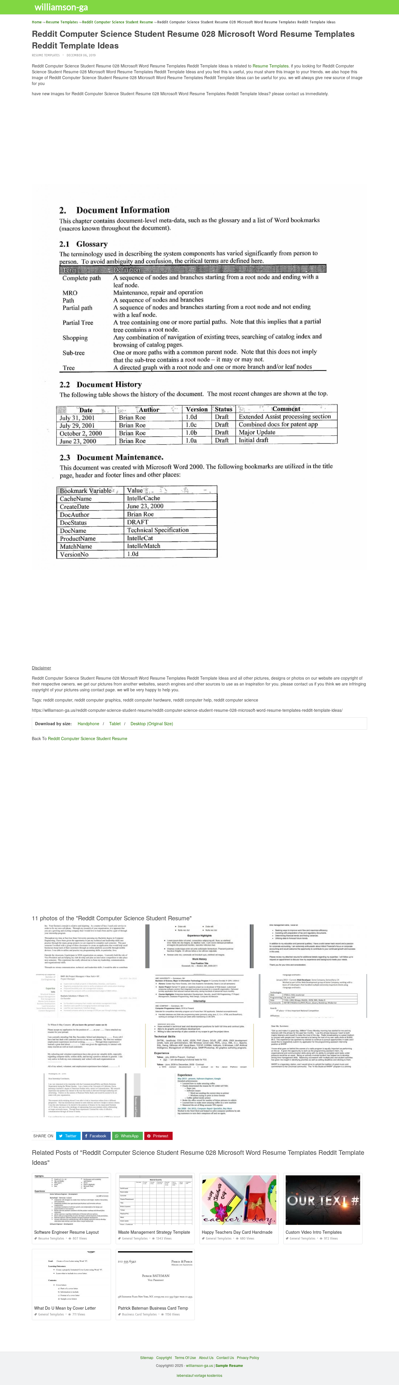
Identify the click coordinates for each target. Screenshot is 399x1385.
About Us (206, 1357)
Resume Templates (46, 55)
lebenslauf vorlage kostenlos (199, 1375)
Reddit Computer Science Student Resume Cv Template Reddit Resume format (209, 962)
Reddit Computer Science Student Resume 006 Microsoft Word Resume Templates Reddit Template (226, 1062)
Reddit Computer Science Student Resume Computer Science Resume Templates (212, 1012)
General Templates (135, 1238)
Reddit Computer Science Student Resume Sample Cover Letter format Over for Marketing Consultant (113, 962)
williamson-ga (61, 6)
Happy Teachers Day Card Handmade (237, 1232)
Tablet (115, 723)
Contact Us (225, 1357)
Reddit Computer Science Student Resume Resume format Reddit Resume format (98, 1012)
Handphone (88, 723)
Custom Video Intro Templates (314, 1232)
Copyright (164, 1357)
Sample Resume (229, 1365)
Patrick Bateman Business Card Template (156, 1308)
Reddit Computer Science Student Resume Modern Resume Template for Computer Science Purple (226, 1111)
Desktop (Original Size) (152, 723)
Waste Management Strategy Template (154, 1232)
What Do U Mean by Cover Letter (65, 1308)
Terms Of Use (185, 1357)
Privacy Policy (248, 1357)
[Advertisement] (199, 142)
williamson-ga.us (199, 1365)
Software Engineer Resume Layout (66, 1232)
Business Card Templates (139, 1314)
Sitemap (146, 1357)
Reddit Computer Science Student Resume (87, 738)
